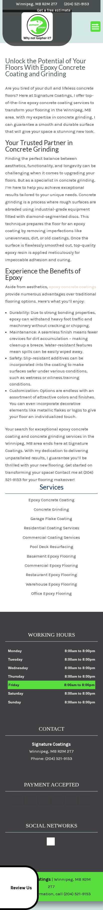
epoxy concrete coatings (72, 286)
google (51, 841)
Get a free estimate (53, 10)
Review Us (21, 887)
